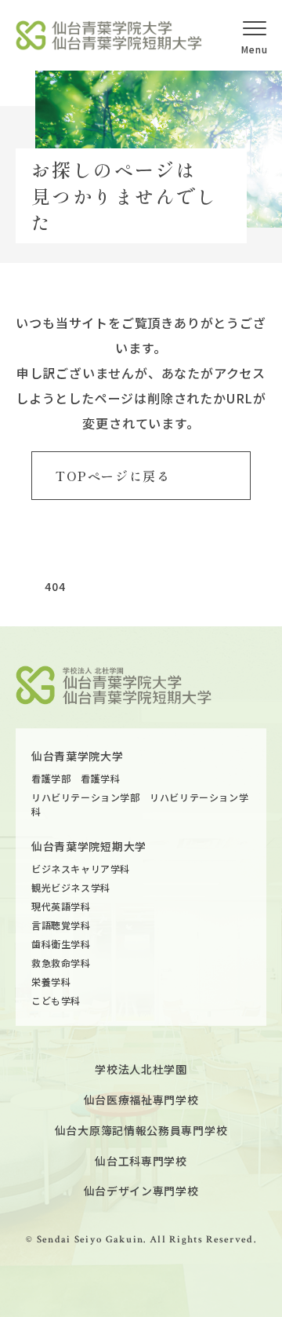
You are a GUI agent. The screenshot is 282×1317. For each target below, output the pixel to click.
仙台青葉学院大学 (77, 755)
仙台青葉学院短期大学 (88, 846)
